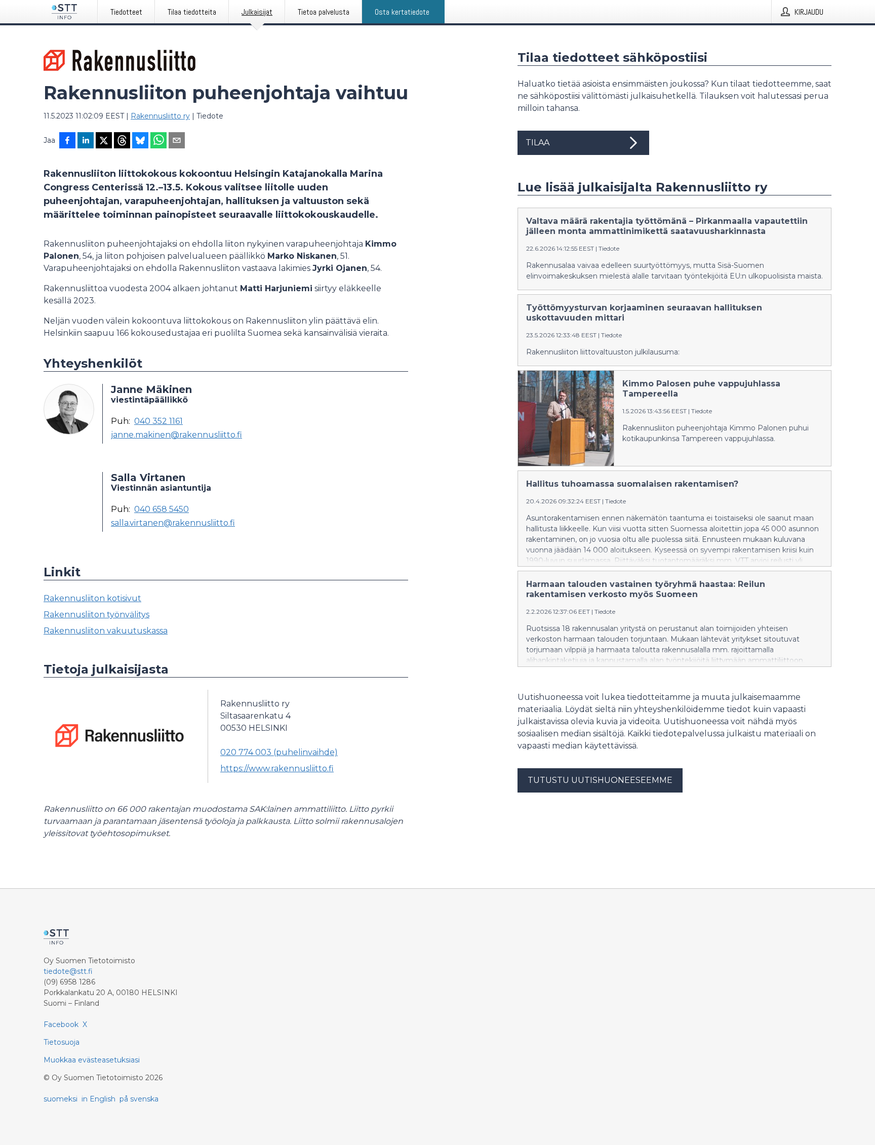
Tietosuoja (61, 1042)
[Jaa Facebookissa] (67, 141)
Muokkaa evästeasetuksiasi (92, 1059)
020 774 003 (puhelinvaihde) (279, 752)
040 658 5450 (161, 509)
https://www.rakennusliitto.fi (277, 768)
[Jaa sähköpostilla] (177, 141)
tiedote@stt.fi (68, 971)
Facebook (61, 1024)
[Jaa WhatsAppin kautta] (158, 141)
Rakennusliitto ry (160, 116)
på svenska (139, 1098)
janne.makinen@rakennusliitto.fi (176, 435)
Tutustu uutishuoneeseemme (600, 780)
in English (98, 1098)
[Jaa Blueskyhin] (140, 141)
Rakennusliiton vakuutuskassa (106, 631)
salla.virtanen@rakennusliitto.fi (173, 523)
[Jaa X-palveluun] (104, 141)
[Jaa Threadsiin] (122, 141)
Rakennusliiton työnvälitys (96, 614)
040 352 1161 (158, 421)
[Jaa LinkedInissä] (85, 141)
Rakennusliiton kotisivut (92, 598)
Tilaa (537, 142)
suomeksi (60, 1098)
